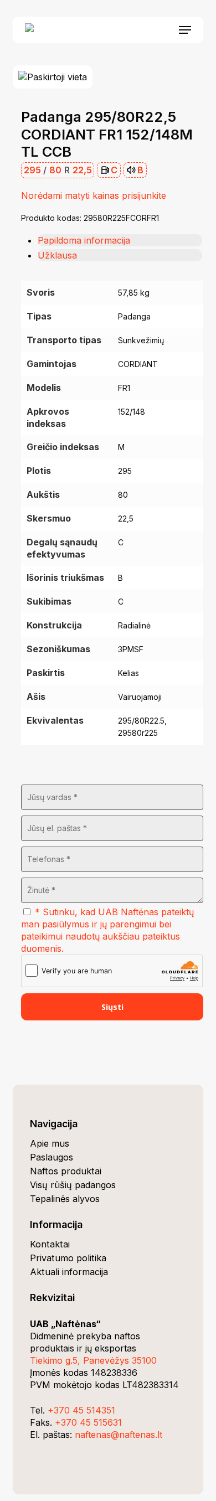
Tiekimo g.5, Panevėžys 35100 (93, 1360)
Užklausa (57, 255)
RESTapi (81, 1471)
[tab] (120, 240)
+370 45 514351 (81, 1410)
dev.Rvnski (47, 1471)
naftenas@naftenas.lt (118, 1434)
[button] (185, 29)
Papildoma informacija (84, 240)
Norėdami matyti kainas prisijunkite (93, 195)
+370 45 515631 (88, 1422)
